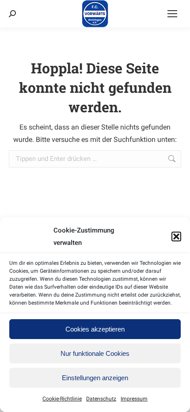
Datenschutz (101, 399)
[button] (176, 236)
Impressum (134, 399)
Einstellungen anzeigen (95, 377)
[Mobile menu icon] (172, 14)
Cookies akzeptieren (95, 329)
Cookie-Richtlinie (62, 399)
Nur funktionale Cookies (95, 353)
